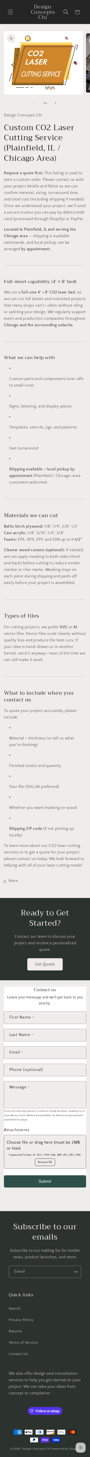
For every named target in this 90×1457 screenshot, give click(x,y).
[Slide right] (55, 103)
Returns (15, 1331)
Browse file (45, 1162)
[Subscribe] (75, 1272)
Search (15, 1308)
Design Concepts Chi (36, 1448)
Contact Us (18, 1354)
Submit (45, 1181)
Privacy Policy (21, 1320)
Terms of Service (23, 1343)
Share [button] (13, 881)
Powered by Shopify (66, 1448)
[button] (10, 12)
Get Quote (45, 964)
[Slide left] (34, 103)
